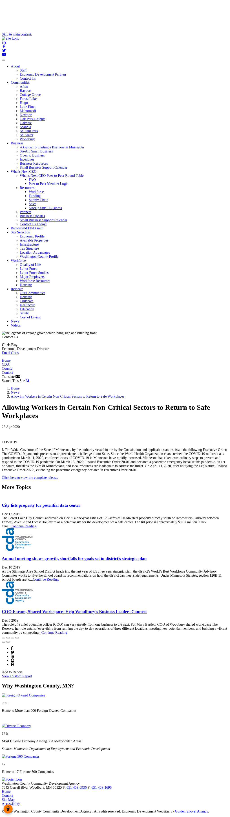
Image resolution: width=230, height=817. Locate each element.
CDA (6, 364)
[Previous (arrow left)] (3, 641)
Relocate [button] (17, 289)
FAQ (32, 179)
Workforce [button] (18, 260)
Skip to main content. (17, 34)
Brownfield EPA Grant (27, 228)
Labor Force (28, 269)
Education (27, 309)
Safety (24, 313)
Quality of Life (30, 264)
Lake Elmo (27, 107)
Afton (24, 86)
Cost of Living (30, 317)
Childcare (26, 301)
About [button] (15, 66)
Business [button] (17, 143)
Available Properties (34, 240)
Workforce (36, 192)
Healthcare (27, 305)
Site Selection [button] (20, 232)
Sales (32, 204)
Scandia (25, 127)
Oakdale (26, 123)
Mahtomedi (28, 111)
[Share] (8, 637)
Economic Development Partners (43, 74)
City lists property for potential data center (41, 505)
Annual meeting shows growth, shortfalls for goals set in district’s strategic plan (74, 558)
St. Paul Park (29, 131)
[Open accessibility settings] (8, 808)
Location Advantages (35, 252)
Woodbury (27, 139)
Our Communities (32, 293)
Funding (35, 196)
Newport (26, 115)
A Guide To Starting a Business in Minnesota (52, 147)
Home (6, 360)
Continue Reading (23, 526)
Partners (25, 212)
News (15, 321)
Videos (16, 325)
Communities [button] (20, 82)
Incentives (27, 159)
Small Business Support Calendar (43, 167)
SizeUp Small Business (36, 151)
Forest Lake (28, 99)
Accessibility (11, 804)
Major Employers (32, 277)
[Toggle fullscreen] (12, 637)
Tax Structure (29, 248)
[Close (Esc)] (3, 637)
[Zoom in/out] (17, 637)
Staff (23, 70)
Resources (27, 188)
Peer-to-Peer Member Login (49, 184)
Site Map (8, 799)
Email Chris (10, 353)
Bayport (25, 90)
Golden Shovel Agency (191, 811)
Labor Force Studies (34, 273)
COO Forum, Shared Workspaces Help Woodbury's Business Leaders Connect (74, 611)
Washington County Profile (39, 256)
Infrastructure (29, 244)
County (7, 368)
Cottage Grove (30, 94)
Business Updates (32, 216)
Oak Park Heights (32, 119)
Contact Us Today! (33, 224)
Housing (26, 285)
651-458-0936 (77, 787)
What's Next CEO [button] (24, 171)
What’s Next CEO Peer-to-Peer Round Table (52, 175)
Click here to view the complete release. (30, 477)
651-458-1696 (101, 787)
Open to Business (32, 155)
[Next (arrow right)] (8, 641)
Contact (7, 372)
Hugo (24, 103)
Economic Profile (32, 236)
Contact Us (28, 78)
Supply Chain (38, 200)
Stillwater (26, 135)
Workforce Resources (35, 281)
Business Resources (34, 163)
